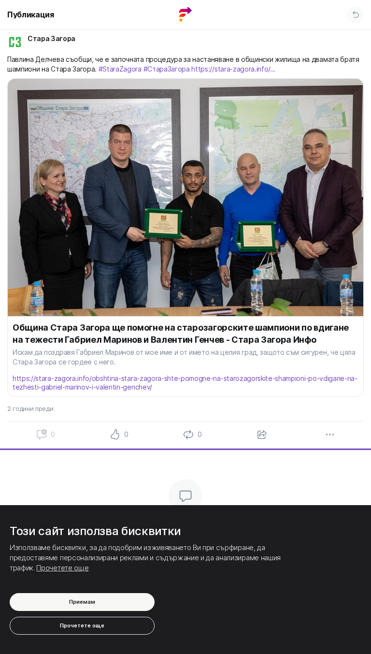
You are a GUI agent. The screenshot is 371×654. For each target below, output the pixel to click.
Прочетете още (62, 567)
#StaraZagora (120, 69)
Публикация (30, 14)
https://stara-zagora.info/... (233, 69)
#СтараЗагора (166, 69)
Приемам (82, 601)
